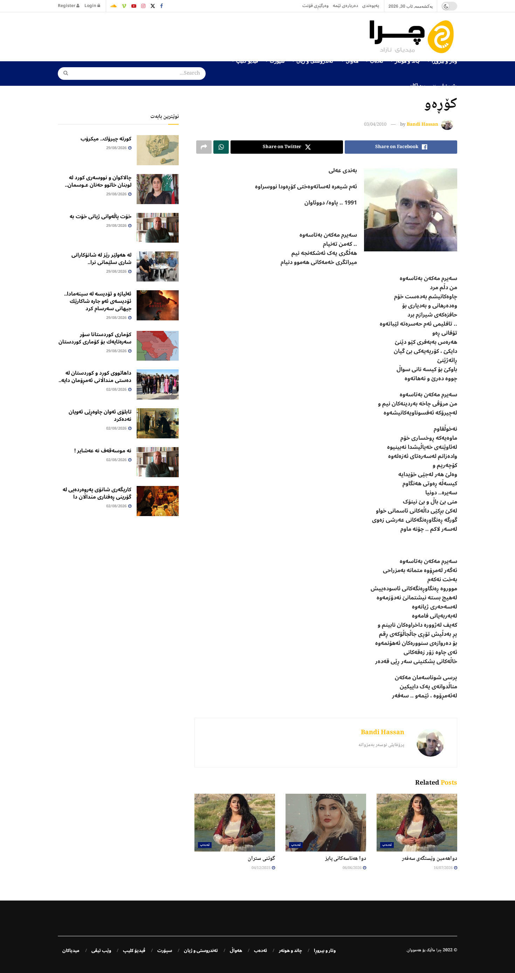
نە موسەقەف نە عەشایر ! (102, 450)
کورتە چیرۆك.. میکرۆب (106, 138)
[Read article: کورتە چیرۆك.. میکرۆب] (158, 150)
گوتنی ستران (261, 858)
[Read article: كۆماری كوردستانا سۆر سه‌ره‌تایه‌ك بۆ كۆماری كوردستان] (158, 346)
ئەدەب (387, 845)
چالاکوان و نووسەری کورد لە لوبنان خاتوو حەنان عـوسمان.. (98, 181)
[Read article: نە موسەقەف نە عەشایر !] (158, 462)
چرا (439, 950)
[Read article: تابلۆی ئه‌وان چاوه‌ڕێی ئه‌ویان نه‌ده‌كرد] (158, 423)
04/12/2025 (261, 868)
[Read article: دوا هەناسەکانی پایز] (326, 822)
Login (90, 5)
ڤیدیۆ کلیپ (134, 950)
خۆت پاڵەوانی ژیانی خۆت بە (100, 216)
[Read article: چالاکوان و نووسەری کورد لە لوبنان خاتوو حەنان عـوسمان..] (158, 189)
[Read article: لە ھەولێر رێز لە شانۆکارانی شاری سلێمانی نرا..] (158, 266)
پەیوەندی (370, 5)
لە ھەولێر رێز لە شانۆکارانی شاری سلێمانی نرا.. (101, 258)
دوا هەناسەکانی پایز (345, 858)
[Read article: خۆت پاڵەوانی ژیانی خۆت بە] (158, 228)
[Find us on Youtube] (133, 6)
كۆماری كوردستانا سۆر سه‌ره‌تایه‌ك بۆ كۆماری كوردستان (95, 338)
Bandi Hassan (422, 124)
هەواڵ (236, 950)
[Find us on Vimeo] (124, 6)
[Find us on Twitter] (152, 6)
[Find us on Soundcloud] (113, 6)
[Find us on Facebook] (161, 6)
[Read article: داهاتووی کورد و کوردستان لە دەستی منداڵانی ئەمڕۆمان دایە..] (158, 384)
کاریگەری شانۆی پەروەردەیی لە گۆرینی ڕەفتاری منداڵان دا (97, 493)
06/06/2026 (352, 868)
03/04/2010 (375, 124)
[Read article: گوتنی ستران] (234, 822)
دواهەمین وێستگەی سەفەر (429, 858)
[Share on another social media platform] (204, 147)
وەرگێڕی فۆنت (315, 5)
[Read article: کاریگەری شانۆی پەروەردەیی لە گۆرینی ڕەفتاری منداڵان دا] (158, 501)
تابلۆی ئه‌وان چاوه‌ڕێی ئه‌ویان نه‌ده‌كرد (100, 415)
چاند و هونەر (290, 950)
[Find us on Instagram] (143, 6)
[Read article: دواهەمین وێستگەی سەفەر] (417, 822)
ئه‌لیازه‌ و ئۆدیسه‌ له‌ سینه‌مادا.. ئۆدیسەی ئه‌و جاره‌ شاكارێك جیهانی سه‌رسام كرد (97, 301)
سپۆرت (164, 950)
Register (67, 5)
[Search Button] (63, 73)
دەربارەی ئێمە (345, 5)
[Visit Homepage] (413, 36)
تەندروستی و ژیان (201, 950)
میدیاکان (417, 85)
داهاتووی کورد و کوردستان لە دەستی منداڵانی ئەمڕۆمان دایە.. (95, 376)
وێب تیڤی (447, 85)
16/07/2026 (443, 868)
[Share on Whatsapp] (221, 147)
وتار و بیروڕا (325, 950)
